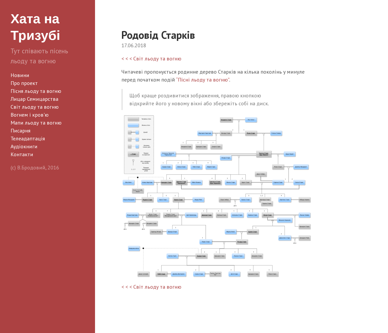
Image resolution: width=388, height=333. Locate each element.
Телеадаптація (28, 138)
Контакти (22, 154)
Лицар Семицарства (34, 99)
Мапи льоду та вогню (36, 122)
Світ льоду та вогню (35, 106)
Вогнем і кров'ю (30, 114)
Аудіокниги (24, 146)
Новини (20, 75)
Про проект (24, 83)
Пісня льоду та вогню (36, 91)
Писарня (20, 130)
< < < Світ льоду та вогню (151, 58)
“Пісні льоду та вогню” (202, 79)
